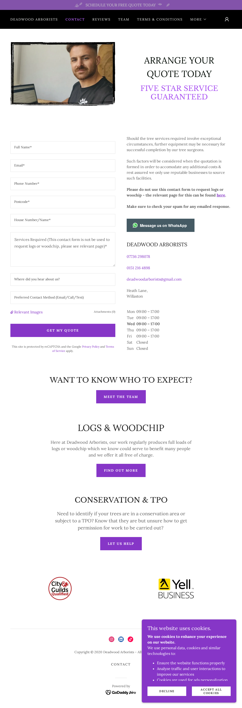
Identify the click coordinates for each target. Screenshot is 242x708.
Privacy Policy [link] (90, 346)
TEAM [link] (124, 19)
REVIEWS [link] (101, 19)
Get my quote (63, 330)
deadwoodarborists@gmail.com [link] (154, 279)
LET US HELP (121, 544)
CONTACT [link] (75, 19)
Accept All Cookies (211, 691)
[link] (111, 639)
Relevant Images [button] (28, 312)
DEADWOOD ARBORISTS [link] (34, 19)
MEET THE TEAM (121, 397)
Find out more (121, 470)
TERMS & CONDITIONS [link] (160, 19)
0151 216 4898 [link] (138, 267)
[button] (198, 19)
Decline (166, 691)
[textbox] (62, 147)
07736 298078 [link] (138, 256)
